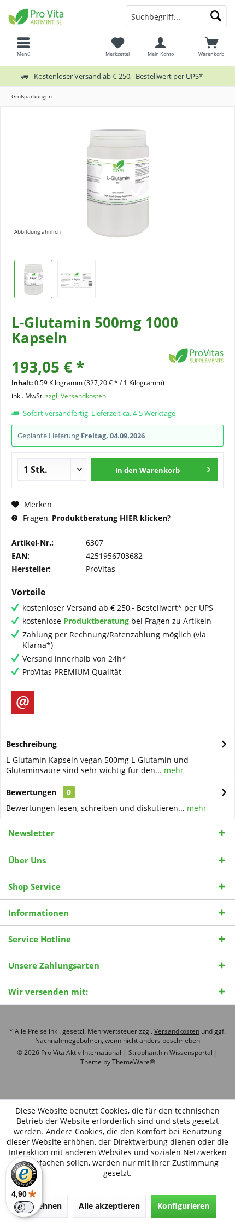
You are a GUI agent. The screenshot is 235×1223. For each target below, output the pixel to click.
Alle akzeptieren (109, 1206)
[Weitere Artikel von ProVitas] (196, 355)
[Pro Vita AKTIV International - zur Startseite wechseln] (58, 16)
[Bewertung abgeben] (88, 352)
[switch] (24, 1207)
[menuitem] (211, 46)
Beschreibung (31, 744)
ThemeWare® (133, 1061)
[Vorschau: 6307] (33, 279)
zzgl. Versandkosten (75, 396)
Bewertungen (31, 792)
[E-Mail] (22, 702)
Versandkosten (176, 1031)
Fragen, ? (96, 518)
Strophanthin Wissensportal (171, 1052)
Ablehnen (44, 1206)
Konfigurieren (183, 1206)
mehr (173, 770)
